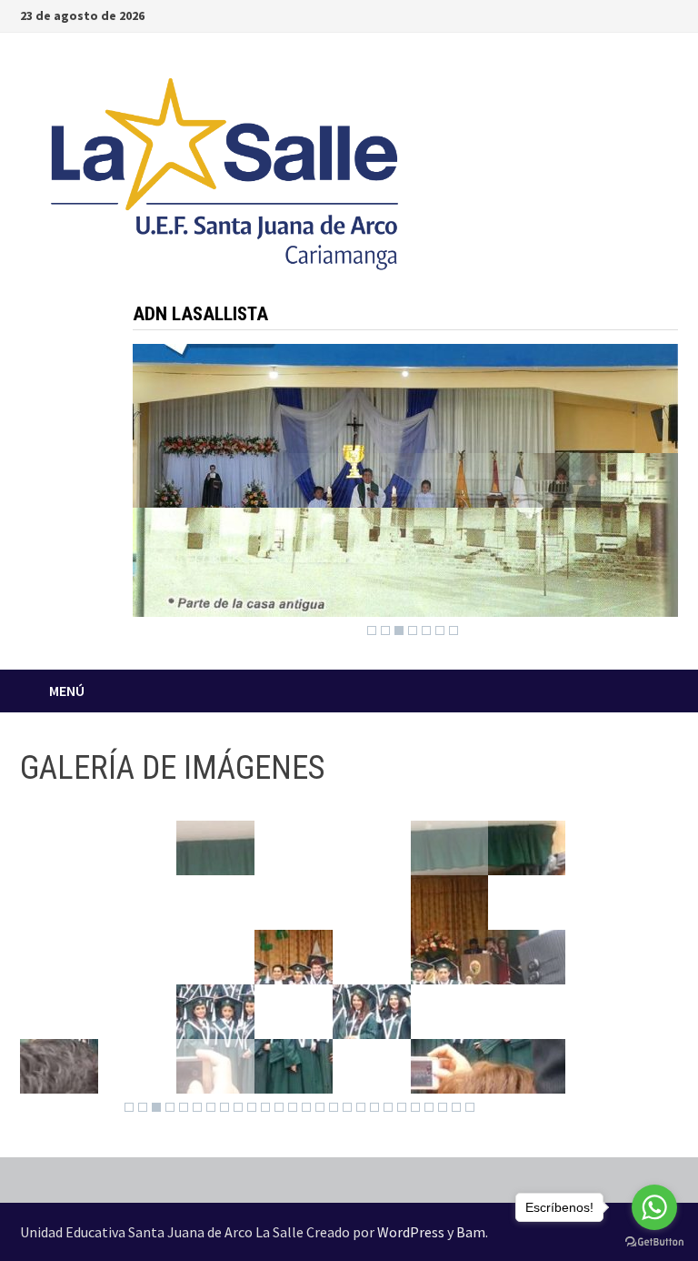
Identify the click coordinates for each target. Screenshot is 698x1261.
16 (333, 1107)
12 (279, 1107)
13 (292, 1107)
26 (469, 1107)
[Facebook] (624, 14)
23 (429, 1107)
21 (401, 1107)
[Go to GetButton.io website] (654, 1242)
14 (306, 1107)
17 (347, 1107)
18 (360, 1107)
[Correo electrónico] (668, 14)
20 (388, 1107)
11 (265, 1107)
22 (415, 1107)
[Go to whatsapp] (654, 1207)
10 (251, 1107)
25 (456, 1107)
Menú (67, 690)
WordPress (410, 1232)
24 (442, 1107)
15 (319, 1107)
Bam (470, 1232)
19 (374, 1107)
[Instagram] (647, 14)
